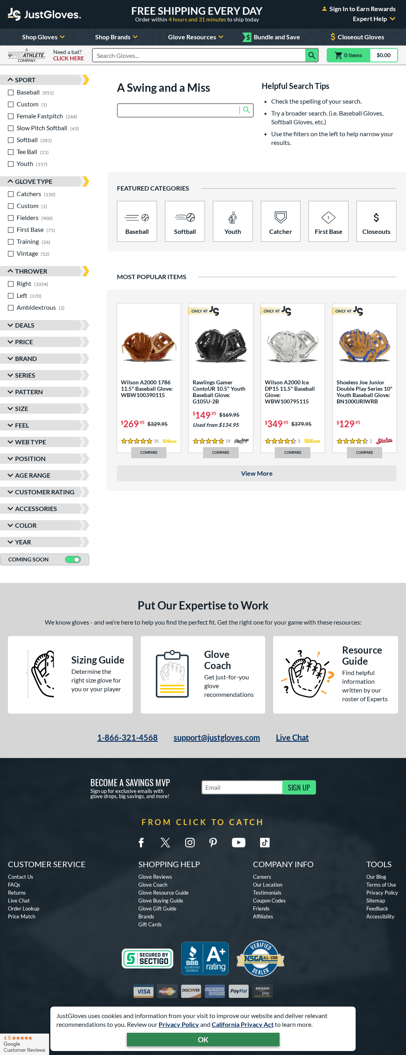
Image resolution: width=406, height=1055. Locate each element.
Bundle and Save (273, 37)
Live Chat (292, 737)
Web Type (30, 442)
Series (25, 375)
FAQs (14, 884)
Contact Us (20, 877)
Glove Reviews (155, 877)
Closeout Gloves (361, 37)
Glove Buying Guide (160, 900)
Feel (22, 425)
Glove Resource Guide (163, 892)
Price (24, 341)
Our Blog (376, 877)
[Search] (312, 55)
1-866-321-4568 (127, 737)
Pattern (29, 391)
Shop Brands (112, 37)
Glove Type (33, 181)
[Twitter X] (165, 842)
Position (30, 458)
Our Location (267, 884)
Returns (17, 892)
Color (25, 525)
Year (23, 542)
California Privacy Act (243, 1024)
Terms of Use (381, 884)
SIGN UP (299, 787)
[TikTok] (265, 842)
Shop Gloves (39, 37)
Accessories (36, 508)
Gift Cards (150, 924)
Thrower (31, 271)
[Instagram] (190, 842)
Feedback (377, 908)
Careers (262, 877)
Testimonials (267, 892)
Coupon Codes (269, 900)
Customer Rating (45, 492)
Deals (24, 325)
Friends (261, 908)
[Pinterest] (212, 842)
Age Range (32, 475)
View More (257, 473)
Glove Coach (152, 884)
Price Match (21, 916)
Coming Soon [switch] (28, 559)
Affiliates (263, 916)
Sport (25, 79)
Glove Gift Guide (157, 908)
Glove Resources (192, 37)
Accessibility (380, 916)
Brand (26, 358)
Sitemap (375, 900)
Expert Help (370, 18)
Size (21, 408)
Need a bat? (68, 55)
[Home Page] (44, 14)
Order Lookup (23, 908)
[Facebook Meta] (141, 842)
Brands (146, 916)
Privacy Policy (179, 1024)
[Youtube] (238, 842)
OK (203, 1039)
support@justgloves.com (217, 737)
